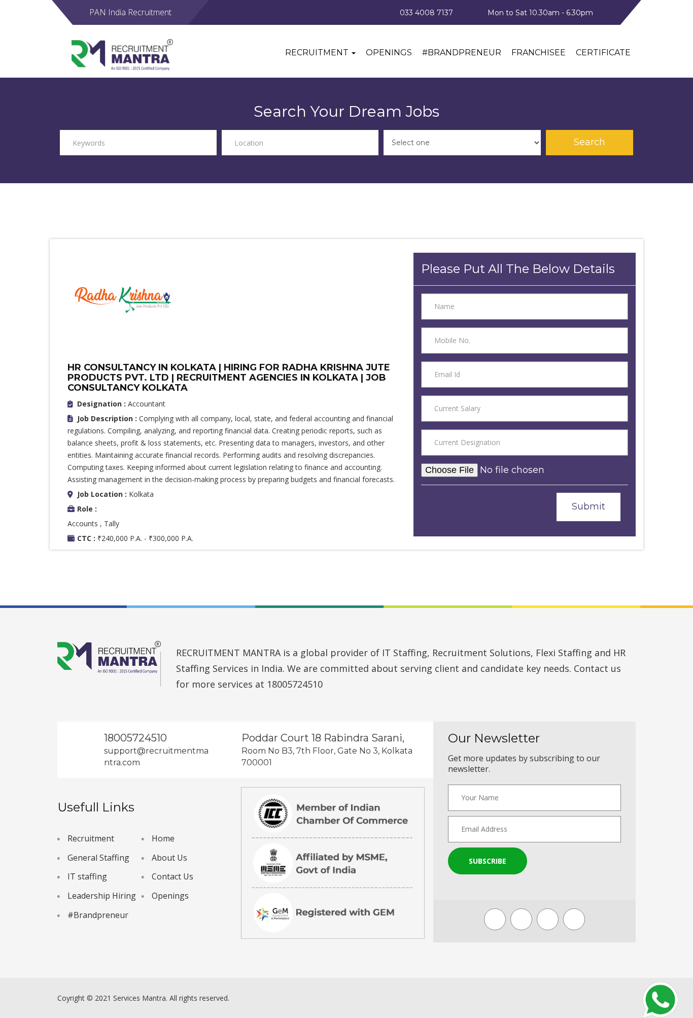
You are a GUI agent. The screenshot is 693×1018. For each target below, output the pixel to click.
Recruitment (90, 838)
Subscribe (487, 861)
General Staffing (98, 857)
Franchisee (538, 52)
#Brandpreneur (461, 52)
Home (163, 838)
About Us (169, 857)
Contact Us (172, 876)
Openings (389, 52)
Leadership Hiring (101, 895)
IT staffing (87, 876)
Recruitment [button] (318, 52)
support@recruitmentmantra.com (156, 756)
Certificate (603, 52)
